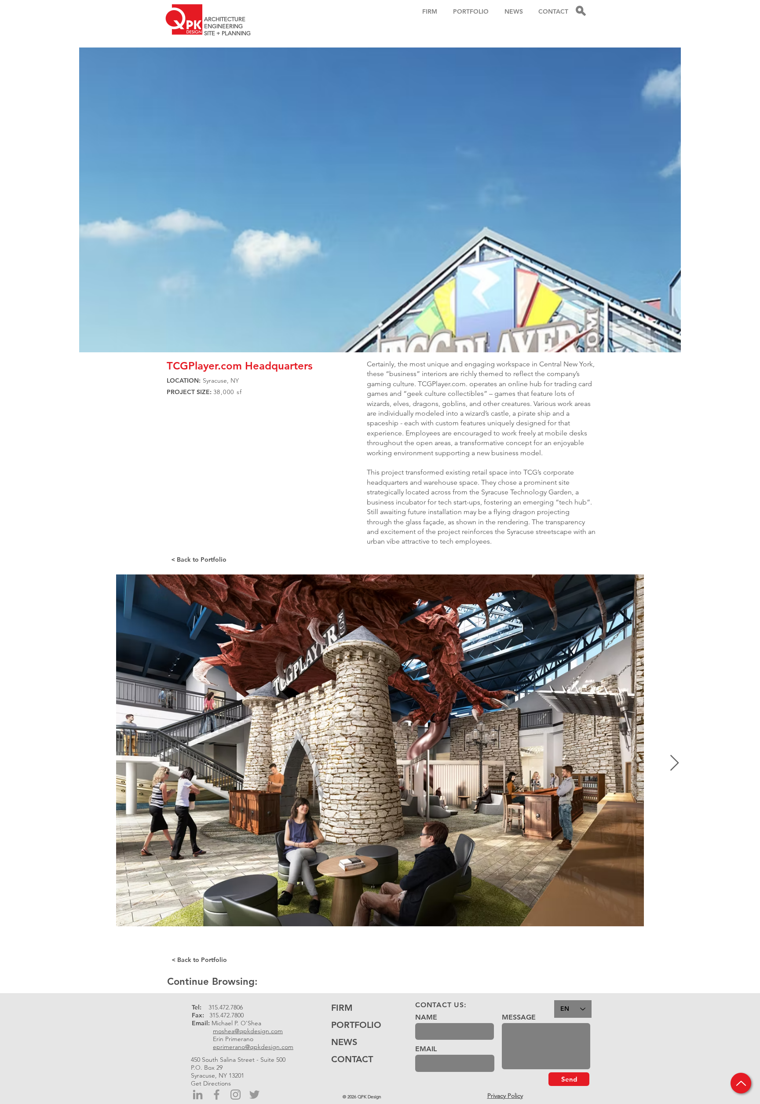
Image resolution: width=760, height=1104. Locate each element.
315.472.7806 (225, 1007)
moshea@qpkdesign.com (248, 1031)
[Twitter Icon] (254, 1094)
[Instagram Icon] (235, 1094)
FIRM (342, 1007)
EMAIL (426, 1049)
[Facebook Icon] (216, 1094)
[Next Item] (674, 763)
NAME (426, 1017)
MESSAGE (519, 1017)
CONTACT (352, 1059)
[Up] (741, 1083)
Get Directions (211, 1083)
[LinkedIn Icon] (198, 1094)
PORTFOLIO (356, 1025)
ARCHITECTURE (224, 19)
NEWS (344, 1042)
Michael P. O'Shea (236, 1023)
